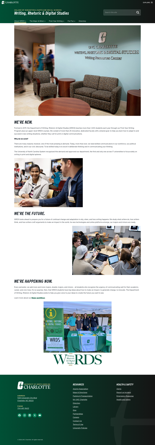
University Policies (80, 428)
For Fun (71, 21)
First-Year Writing (56, 21)
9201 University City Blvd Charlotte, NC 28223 (27, 399)
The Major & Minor (37, 21)
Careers (76, 417)
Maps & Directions (80, 393)
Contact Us (77, 421)
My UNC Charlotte (80, 400)
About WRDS (19, 21)
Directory (82, 21)
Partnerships (78, 414)
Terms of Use (78, 424)
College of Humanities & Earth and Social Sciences (37, 10)
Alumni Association (80, 389)
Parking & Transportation (82, 396)
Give (74, 410)
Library (75, 407)
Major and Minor (38, 298)
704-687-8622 (23, 408)
